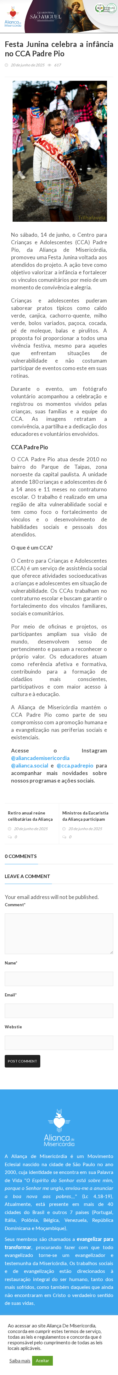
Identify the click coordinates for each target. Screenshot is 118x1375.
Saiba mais (20, 1360)
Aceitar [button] (42, 1360)
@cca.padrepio (75, 765)
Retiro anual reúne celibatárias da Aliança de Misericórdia (30, 819)
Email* (11, 994)
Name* (11, 962)
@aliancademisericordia (40, 758)
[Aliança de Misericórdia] (13, 16)
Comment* (15, 904)
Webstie (13, 1026)
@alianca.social (29, 765)
